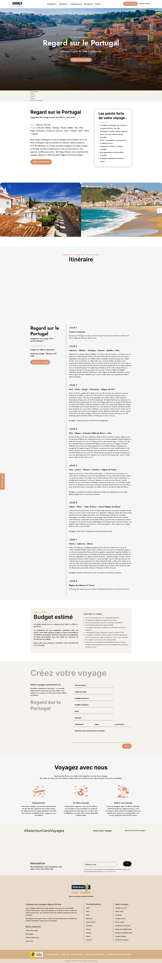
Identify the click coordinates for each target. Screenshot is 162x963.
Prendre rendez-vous (32, 937)
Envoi (126, 746)
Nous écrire (29, 941)
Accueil (6, 12)
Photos (32, 94)
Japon (88, 908)
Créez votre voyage (130, 4)
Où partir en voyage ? (122, 940)
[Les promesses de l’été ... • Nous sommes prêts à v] (81, 846)
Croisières (118, 915)
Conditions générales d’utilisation (119, 954)
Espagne (88, 933)
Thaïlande (89, 925)
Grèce (88, 915)
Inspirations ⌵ (63, 4)
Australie (89, 940)
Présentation (34, 91)
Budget (32, 98)
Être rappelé (29, 934)
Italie (87, 911)
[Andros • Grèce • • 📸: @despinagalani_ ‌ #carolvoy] (48, 846)
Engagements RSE (52, 954)
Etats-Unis (89, 918)
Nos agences (88, 4)
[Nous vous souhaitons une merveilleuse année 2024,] (113, 846)
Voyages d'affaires (144, 3)
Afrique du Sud (90, 922)
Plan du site (65, 954)
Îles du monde (119, 922)
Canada (88, 929)
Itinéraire (33, 96)
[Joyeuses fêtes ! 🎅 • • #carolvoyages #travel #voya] (146, 846)
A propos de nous (76, 4)
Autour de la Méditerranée (123, 929)
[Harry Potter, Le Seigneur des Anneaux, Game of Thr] (16, 846)
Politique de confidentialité (95, 954)
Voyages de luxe (120, 918)
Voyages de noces (121, 908)
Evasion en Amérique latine (123, 933)
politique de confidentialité (109, 871)
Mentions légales (77, 954)
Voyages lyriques (120, 936)
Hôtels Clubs (119, 911)
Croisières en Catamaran (123, 925)
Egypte (88, 936)
